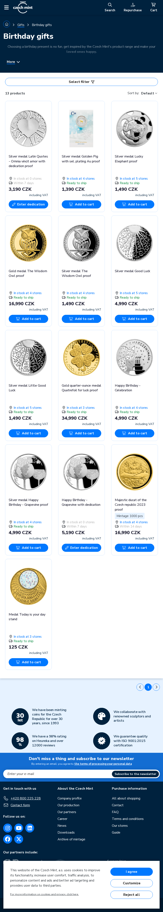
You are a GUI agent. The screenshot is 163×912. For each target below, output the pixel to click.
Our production (68, 805)
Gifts (20, 25)
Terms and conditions (128, 819)
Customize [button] (132, 883)
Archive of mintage (71, 839)
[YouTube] (18, 828)
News (62, 825)
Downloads (66, 832)
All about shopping (126, 798)
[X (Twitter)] (18, 839)
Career (62, 819)
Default (147, 93)
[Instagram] (7, 828)
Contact (118, 805)
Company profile (70, 798)
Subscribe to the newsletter (135, 774)
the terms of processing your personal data (103, 764)
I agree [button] (131, 871)
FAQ (115, 812)
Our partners (67, 812)
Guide (116, 832)
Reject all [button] (131, 894)
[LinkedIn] (29, 828)
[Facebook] (7, 839)
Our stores (120, 825)
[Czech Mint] (23, 7)
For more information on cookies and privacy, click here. (44, 894)
